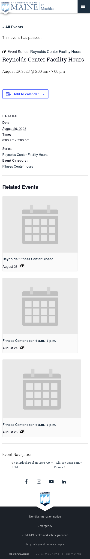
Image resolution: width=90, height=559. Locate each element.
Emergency (45, 526)
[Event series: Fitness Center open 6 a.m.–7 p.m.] (22, 347)
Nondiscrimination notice (45, 516)
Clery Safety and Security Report (45, 544)
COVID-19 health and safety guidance (45, 535)
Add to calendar (26, 94)
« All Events (12, 26)
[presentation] (40, 224)
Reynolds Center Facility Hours (25, 154)
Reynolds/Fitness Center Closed (28, 258)
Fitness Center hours (17, 166)
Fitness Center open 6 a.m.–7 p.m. (29, 340)
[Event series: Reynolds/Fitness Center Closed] (22, 265)
